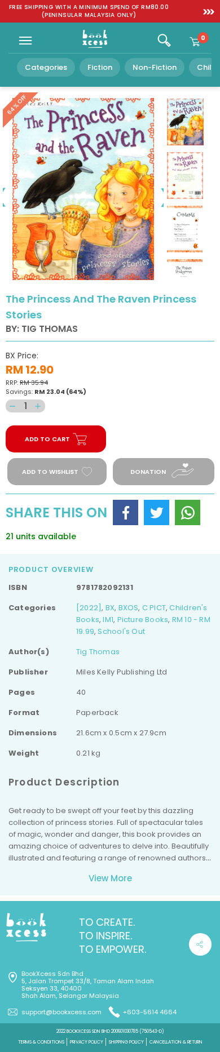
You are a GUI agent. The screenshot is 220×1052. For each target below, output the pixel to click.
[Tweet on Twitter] (156, 512)
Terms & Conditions (41, 1042)
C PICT (154, 607)
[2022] (89, 607)
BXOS (128, 607)
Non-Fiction (155, 67)
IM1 (108, 619)
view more (110, 878)
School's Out (121, 631)
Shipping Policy (126, 1042)
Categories (46, 67)
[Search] (164, 40)
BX (110, 607)
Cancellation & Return (176, 1042)
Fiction (99, 67)
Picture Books (143, 619)
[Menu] (25, 40)
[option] (89, 11)
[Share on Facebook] (125, 512)
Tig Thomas (98, 651)
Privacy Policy (86, 1042)
